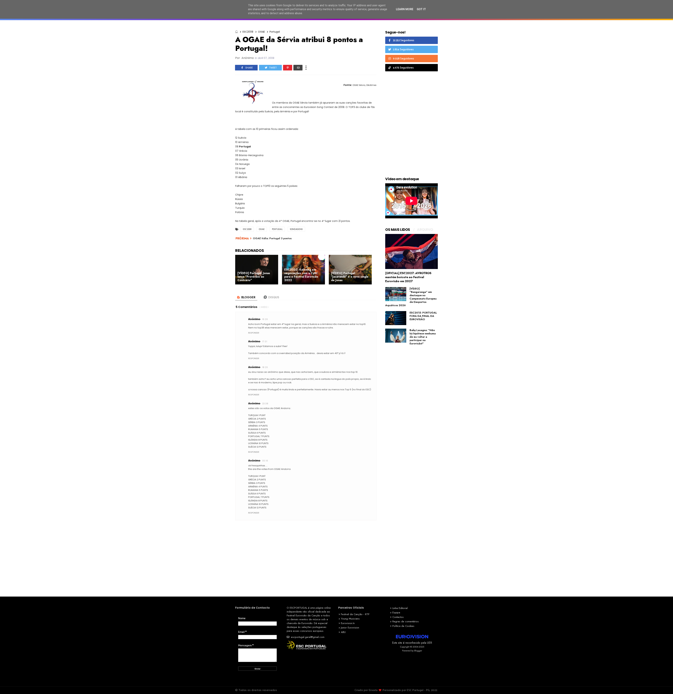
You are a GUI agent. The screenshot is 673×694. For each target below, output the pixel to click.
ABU (343, 632)
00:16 (265, 460)
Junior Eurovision (350, 628)
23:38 (265, 403)
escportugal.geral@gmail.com (307, 637)
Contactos (398, 617)
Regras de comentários (405, 621)
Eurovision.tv (348, 623)
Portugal (275, 31)
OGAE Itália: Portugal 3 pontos (272, 238)
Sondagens (296, 229)
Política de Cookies (403, 626)
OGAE (261, 31)
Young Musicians (350, 619)
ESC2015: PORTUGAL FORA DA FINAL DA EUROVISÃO (423, 316)
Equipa (396, 612)
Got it (421, 9)
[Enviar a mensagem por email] (297, 67)
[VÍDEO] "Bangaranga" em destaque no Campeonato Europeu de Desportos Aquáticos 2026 (411, 297)
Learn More (404, 9)
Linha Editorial (400, 608)
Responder (253, 332)
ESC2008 (248, 31)
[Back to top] (664, 685)
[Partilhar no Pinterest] (287, 67)
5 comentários (246, 307)
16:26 (265, 319)
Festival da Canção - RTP (355, 614)
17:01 (264, 341)
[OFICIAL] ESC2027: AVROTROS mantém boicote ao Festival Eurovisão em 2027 (408, 277)
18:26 (265, 367)
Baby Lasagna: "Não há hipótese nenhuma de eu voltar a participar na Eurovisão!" (423, 336)
